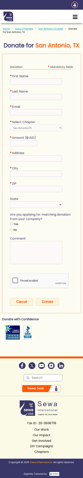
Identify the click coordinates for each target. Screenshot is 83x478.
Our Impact (41, 435)
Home (6, 28)
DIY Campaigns (41, 446)
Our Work (41, 429)
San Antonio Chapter (50, 28)
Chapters (41, 452)
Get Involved (41, 441)
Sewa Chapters (24, 28)
